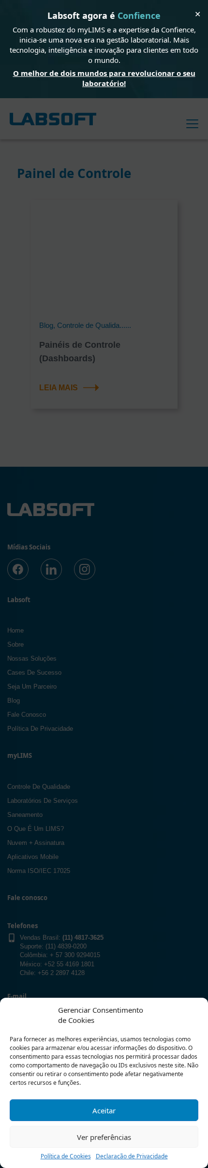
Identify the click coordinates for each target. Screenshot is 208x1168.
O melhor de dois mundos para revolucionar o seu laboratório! (104, 78)
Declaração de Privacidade (132, 1156)
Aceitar (104, 1110)
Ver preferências (104, 1137)
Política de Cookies (66, 1156)
